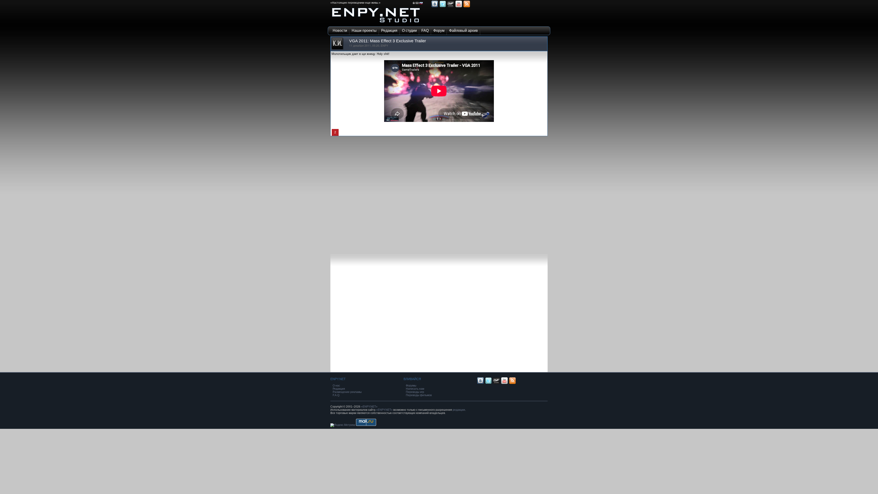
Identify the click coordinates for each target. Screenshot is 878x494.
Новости (340, 30)
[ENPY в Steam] (450, 6)
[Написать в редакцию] (417, 4)
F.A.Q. (336, 395)
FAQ (425, 30)
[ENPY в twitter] (442, 6)
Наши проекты (364, 30)
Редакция (389, 30)
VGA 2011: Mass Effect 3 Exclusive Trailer (387, 41)
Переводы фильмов (419, 395)
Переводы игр (415, 392)
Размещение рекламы (347, 392)
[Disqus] (439, 193)
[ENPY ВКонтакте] (434, 6)
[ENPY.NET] (376, 23)
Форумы (411, 385)
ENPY (384, 45)
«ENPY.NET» (369, 406)
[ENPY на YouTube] (458, 6)
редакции (459, 409)
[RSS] (466, 6)
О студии (409, 30)
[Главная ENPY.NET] (414, 4)
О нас (336, 385)
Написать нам (415, 388)
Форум (438, 30)
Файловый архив (463, 30)
